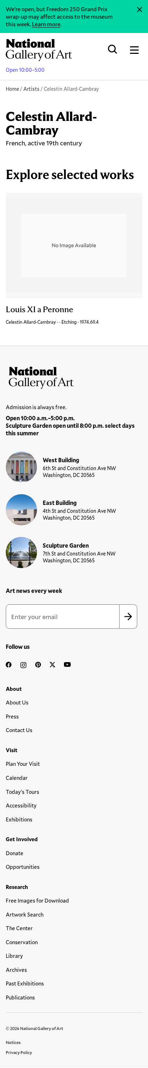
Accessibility (21, 805)
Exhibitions (19, 819)
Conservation (22, 942)
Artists (31, 88)
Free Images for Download (37, 900)
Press (12, 716)
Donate (14, 853)
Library (14, 955)
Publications (20, 997)
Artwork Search (24, 914)
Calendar (17, 777)
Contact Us (19, 730)
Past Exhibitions (25, 983)
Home (12, 88)
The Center (19, 928)
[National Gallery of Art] (74, 376)
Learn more (46, 24)
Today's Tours (22, 791)
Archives (16, 969)
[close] (139, 9)
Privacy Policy (19, 1052)
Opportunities (23, 866)
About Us (17, 702)
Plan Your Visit (23, 763)
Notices (13, 1042)
